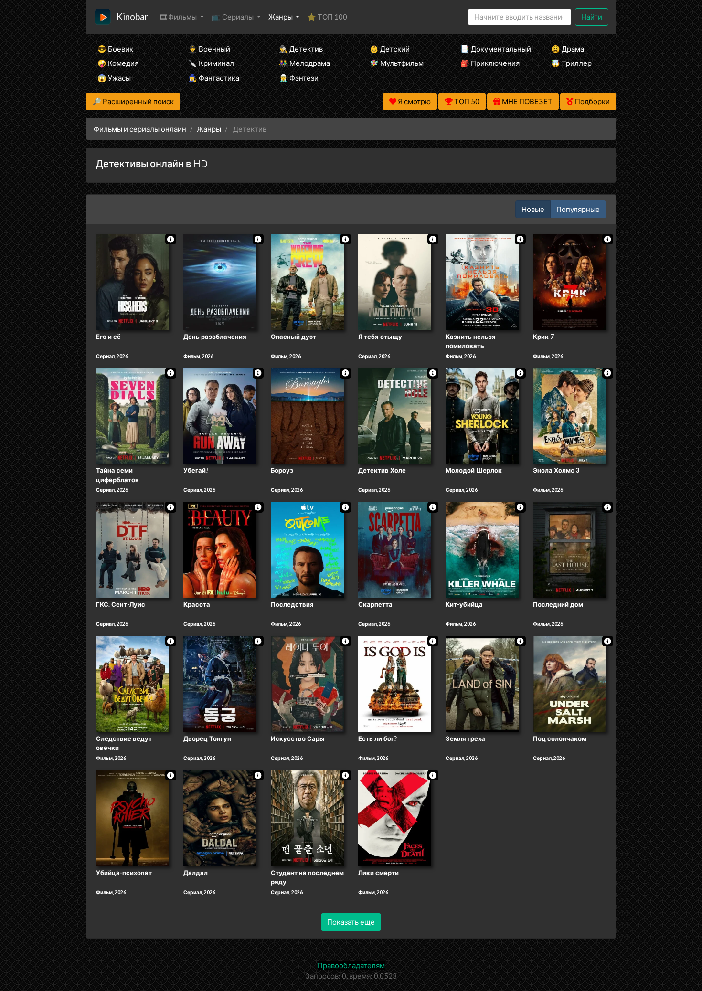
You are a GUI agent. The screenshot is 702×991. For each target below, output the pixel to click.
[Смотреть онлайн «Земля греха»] (482, 683)
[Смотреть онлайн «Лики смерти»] (394, 817)
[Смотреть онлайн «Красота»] (219, 549)
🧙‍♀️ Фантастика (213, 78)
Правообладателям (351, 965)
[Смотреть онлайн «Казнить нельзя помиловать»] (482, 281)
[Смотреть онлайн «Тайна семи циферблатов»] (132, 415)
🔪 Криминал (211, 63)
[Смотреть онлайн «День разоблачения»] (219, 281)
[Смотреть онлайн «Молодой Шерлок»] (482, 415)
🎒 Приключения (490, 63)
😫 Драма (567, 48)
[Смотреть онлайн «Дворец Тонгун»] (219, 683)
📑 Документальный (492, 48)
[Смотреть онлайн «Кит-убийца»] (482, 549)
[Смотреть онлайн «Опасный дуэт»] (307, 281)
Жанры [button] (281, 16)
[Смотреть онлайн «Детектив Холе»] (394, 415)
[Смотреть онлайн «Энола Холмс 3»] (569, 415)
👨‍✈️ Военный (209, 48)
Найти (591, 16)
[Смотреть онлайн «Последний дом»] (569, 549)
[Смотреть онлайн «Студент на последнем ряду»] (307, 817)
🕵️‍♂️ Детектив (301, 48)
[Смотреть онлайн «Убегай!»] (219, 415)
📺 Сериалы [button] (233, 16)
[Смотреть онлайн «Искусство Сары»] (307, 683)
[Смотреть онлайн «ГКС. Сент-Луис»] (132, 549)
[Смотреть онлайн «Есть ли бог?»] (394, 683)
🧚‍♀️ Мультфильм (397, 63)
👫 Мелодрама (304, 63)
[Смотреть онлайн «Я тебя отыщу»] (394, 281)
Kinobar (132, 16)
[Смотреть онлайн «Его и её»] (132, 281)
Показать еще (351, 921)
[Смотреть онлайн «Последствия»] (307, 549)
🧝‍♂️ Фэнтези (299, 78)
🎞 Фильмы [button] (179, 16)
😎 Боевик (115, 48)
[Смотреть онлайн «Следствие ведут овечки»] (132, 683)
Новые (532, 209)
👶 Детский (390, 48)
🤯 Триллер (571, 63)
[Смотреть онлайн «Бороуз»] (307, 415)
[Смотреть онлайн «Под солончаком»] (569, 683)
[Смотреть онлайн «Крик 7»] (569, 281)
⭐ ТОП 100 (327, 16)
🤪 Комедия (117, 63)
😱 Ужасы (114, 78)
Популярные (578, 209)
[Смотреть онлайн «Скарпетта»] (394, 549)
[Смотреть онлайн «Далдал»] (219, 817)
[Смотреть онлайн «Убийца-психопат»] (132, 817)
